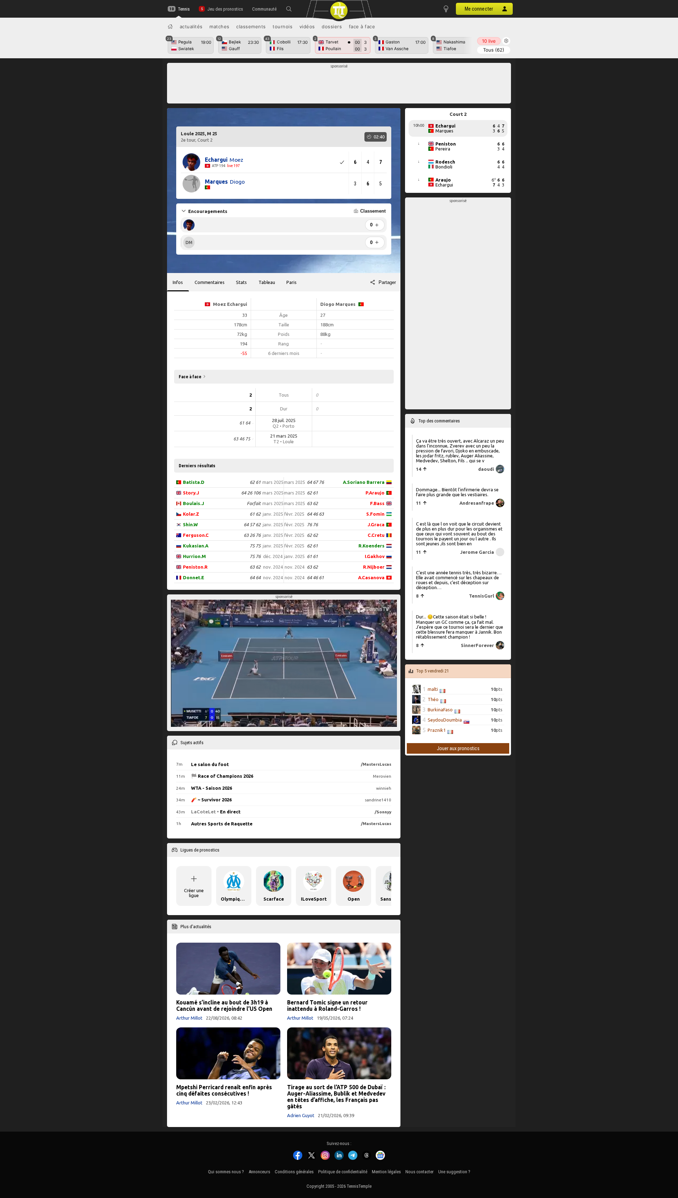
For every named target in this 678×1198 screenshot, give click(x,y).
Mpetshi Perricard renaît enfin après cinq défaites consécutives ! (224, 1090)
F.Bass (377, 503)
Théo (433, 699)
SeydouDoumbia (445, 719)
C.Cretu (376, 535)
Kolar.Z (191, 513)
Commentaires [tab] (210, 282)
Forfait (254, 503)
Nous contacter (419, 1171)
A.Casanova (371, 577)
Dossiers (332, 26)
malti (433, 689)
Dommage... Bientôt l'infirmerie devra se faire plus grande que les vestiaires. (457, 492)
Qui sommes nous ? (226, 1171)
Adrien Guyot (300, 1115)
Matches (219, 26)
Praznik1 (437, 730)
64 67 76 (315, 482)
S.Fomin (375, 513)
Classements (251, 26)
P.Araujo (375, 492)
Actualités (191, 26)
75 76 (255, 556)
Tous (493, 50)
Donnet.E (193, 577)
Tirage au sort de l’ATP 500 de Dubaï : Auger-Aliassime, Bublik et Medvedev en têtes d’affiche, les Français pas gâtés (336, 1096)
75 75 (255, 545)
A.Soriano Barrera (364, 482)
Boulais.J (193, 503)
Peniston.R (195, 566)
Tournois (282, 26)
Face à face (362, 26)
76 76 (312, 524)
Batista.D (193, 482)
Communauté (264, 9)
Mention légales (386, 1171)
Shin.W (190, 524)
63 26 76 (252, 535)
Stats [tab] (241, 282)
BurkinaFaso (440, 709)
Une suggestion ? (454, 1171)
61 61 (312, 556)
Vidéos (307, 26)
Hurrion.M (194, 556)
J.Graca (376, 524)
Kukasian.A (195, 545)
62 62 (312, 535)
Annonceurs (259, 1171)
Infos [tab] (178, 282)
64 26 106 (251, 492)
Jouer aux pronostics (458, 748)
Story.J (191, 492)
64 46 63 (315, 513)
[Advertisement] (339, 85)
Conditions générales (294, 1171)
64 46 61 (315, 577)
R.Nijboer (374, 566)
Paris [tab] (291, 282)
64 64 (255, 577)
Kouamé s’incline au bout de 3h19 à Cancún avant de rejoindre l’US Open (224, 1005)
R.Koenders (371, 545)
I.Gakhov (375, 556)
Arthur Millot (189, 1017)
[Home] (170, 26)
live (489, 41)
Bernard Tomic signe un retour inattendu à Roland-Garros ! (327, 1005)
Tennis (184, 9)
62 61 (255, 482)
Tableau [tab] (266, 282)
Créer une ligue (194, 893)
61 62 (255, 513)
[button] (289, 9)
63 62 (255, 566)
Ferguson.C (196, 535)
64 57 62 (252, 524)
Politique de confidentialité (342, 1171)
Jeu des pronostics (225, 9)
